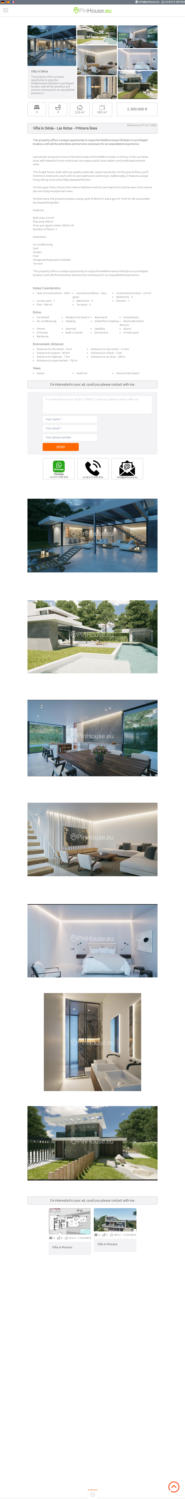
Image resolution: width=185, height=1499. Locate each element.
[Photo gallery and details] (70, 1209)
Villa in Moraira (62, 1247)
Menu (5, 10)
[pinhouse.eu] (92, 10)
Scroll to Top (174, 1487)
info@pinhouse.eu (149, 1)
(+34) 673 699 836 (175, 1)
